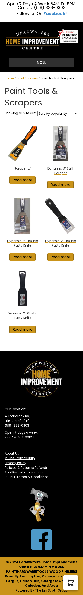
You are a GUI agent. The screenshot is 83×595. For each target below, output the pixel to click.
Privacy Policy (15, 463)
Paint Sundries (27, 78)
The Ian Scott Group (51, 590)
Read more (22, 180)
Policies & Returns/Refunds (26, 467)
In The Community (20, 458)
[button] (70, 582)
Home (9, 78)
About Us (12, 453)
